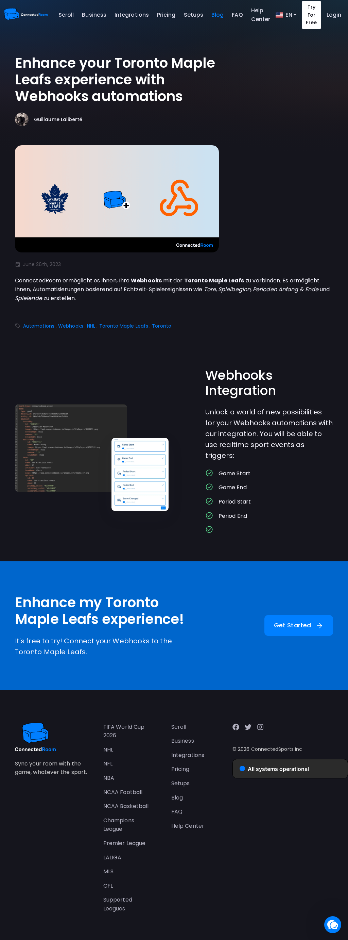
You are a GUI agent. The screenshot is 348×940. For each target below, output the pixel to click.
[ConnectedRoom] (26, 15)
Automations (38, 326)
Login (334, 15)
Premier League (124, 843)
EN (288, 15)
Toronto (161, 326)
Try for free (311, 15)
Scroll (66, 15)
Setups (193, 15)
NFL (107, 764)
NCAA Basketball (126, 806)
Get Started (299, 625)
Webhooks (70, 326)
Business (94, 15)
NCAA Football (122, 792)
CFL (108, 886)
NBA (108, 778)
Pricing (166, 15)
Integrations (132, 15)
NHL (91, 326)
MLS (108, 871)
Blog (217, 15)
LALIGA (112, 857)
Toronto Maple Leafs (124, 326)
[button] (332, 924)
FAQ (237, 15)
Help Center (260, 14)
